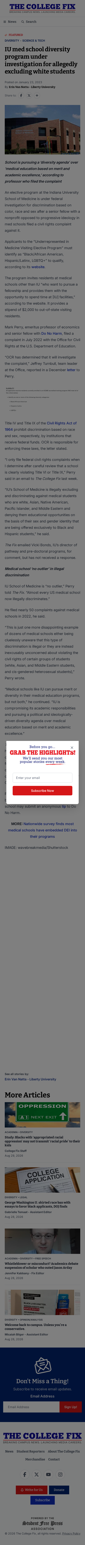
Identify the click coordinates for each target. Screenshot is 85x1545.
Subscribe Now (42, 791)
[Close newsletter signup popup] (72, 747)
